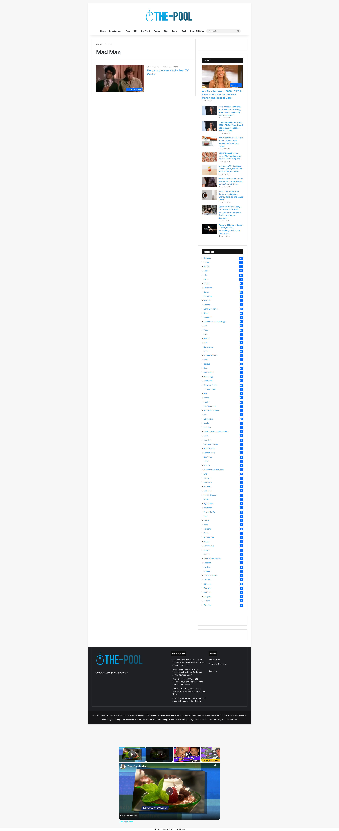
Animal (206, 398)
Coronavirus (209, 546)
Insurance (208, 508)
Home (103, 31)
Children (207, 427)
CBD (206, 343)
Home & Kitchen (197, 31)
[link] (123, 766)
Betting (207, 364)
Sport (206, 313)
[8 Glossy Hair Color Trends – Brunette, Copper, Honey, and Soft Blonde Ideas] (209, 182)
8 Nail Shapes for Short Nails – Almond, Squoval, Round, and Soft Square (230, 156)
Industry (207, 440)
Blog (205, 368)
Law (205, 326)
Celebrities (208, 419)
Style (166, 31)
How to (207, 465)
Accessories (209, 537)
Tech (184, 31)
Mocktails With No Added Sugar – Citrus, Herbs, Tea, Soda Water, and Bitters (230, 169)
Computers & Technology (214, 322)
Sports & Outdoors (211, 410)
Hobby (206, 402)
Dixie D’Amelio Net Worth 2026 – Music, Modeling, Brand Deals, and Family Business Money (187, 672)
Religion (207, 592)
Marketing (208, 317)
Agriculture (208, 503)
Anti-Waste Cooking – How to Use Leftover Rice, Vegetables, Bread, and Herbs (188, 691)
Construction (209, 453)
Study (206, 499)
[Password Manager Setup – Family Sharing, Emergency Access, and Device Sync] (209, 229)
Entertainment (115, 31)
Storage (207, 571)
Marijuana (208, 482)
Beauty (175, 31)
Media (206, 520)
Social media (209, 448)
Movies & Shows (211, 444)
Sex (205, 393)
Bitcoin (206, 554)
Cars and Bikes (210, 385)
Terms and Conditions (218, 664)
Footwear (208, 588)
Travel (206, 283)
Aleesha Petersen (155, 67)
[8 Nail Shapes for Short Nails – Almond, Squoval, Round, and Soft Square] (209, 157)
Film (205, 516)
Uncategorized (210, 389)
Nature (206, 550)
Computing (208, 347)
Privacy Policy (214, 660)
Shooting (207, 563)
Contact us (213, 671)
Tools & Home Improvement (215, 432)
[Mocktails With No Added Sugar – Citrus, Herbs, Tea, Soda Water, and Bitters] (209, 170)
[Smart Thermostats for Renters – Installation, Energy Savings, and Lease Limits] (209, 195)
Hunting (207, 567)
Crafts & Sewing (210, 575)
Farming (207, 605)
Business (207, 258)
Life (135, 31)
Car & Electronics (211, 309)
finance (207, 300)
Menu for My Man (137, 766)
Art (205, 415)
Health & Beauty (211, 495)
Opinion (207, 580)
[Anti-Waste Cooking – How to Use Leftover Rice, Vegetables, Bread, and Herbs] (209, 141)
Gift (205, 474)
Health (206, 266)
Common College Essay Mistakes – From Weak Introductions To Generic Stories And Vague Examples (230, 212)
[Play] (187, 754)
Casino (206, 271)
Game (206, 292)
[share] (215, 765)
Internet (207, 478)
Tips (205, 334)
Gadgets (207, 597)
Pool (205, 360)
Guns (206, 533)
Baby (206, 461)
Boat (206, 525)
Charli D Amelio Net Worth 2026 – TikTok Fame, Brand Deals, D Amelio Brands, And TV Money (187, 682)
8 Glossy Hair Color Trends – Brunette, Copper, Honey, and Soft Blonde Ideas (231, 181)
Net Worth (145, 31)
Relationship (209, 372)
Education (208, 288)
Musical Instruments (212, 558)
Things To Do (209, 512)
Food (128, 31)
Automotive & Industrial (214, 470)
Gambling (208, 296)
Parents (207, 487)
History (207, 601)
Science (207, 584)
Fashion (207, 305)
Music (206, 423)
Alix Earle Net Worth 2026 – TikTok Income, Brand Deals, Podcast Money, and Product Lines (222, 94)
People (157, 31)
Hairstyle (207, 529)
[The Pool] (169, 15)
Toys (206, 436)
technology (208, 377)
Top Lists (207, 491)
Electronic (208, 457)
